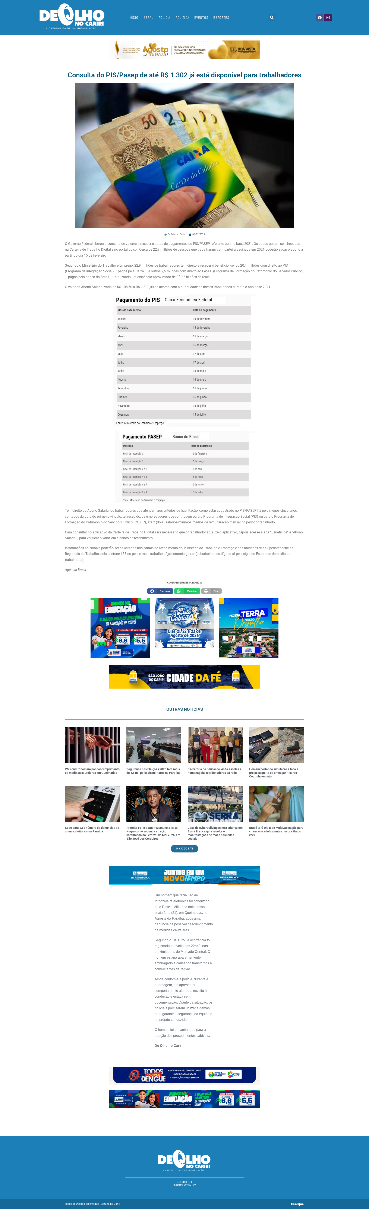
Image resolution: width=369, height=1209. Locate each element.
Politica (182, 17)
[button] (272, 17)
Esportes (221, 17)
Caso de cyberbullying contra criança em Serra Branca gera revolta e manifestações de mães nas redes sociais (215, 833)
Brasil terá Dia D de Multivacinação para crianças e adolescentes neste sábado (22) (276, 831)
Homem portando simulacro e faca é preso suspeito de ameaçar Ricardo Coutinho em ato (273, 772)
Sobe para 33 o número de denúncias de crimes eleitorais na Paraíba (92, 829)
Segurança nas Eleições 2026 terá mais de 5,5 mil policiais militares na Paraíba (153, 770)
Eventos (201, 17)
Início (133, 17)
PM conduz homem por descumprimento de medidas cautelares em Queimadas (92, 770)
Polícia (164, 17)
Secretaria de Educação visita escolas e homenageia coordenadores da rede (215, 770)
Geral (148, 17)
